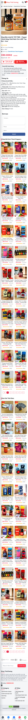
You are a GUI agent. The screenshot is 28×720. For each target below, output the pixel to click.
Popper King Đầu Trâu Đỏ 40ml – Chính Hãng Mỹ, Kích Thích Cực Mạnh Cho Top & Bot (7, 282)
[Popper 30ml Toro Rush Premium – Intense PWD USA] (21, 293)
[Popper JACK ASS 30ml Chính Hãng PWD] (7, 335)
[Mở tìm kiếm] (23, 2)
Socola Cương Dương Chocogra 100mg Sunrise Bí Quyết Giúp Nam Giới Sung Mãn (7, 416)
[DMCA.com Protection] (14, 706)
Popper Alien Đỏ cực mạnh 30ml (21, 197)
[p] (21, 273)
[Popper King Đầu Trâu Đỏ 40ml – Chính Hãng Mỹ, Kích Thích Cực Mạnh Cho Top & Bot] (7, 273)
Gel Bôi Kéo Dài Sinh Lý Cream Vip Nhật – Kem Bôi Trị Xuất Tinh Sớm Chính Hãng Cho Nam (7, 499)
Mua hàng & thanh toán (21, 695)
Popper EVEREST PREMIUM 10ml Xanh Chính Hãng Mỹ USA (20, 219)
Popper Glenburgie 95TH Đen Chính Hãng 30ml (21, 343)
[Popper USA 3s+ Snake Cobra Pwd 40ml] (7, 169)
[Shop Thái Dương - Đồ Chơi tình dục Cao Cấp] (12, 2)
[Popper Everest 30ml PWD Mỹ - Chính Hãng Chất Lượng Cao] (7, 356)
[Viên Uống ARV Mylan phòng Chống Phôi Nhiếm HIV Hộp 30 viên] (7, 428)
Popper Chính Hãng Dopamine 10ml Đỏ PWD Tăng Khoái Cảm (7, 240)
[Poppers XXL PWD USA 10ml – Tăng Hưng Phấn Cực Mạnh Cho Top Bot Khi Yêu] (21, 356)
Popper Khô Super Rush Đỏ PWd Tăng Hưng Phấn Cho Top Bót (7, 157)
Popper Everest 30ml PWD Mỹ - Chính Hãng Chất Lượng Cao (7, 365)
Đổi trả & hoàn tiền (20, 700)
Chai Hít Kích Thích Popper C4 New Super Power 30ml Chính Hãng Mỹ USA (20, 240)
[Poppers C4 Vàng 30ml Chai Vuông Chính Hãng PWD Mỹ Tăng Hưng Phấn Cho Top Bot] (7, 314)
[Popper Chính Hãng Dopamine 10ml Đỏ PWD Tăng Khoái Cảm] (7, 231)
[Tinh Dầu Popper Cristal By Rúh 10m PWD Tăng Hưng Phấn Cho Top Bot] (21, 169)
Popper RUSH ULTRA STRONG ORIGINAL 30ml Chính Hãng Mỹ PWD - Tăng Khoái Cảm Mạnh (7, 303)
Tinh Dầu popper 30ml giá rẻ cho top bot (20, 260)
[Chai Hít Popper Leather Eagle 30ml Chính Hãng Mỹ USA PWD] (7, 252)
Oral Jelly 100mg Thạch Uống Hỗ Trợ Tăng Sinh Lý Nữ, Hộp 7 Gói (20, 437)
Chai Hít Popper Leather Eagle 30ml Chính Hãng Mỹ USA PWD (7, 261)
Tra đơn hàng (21, 665)
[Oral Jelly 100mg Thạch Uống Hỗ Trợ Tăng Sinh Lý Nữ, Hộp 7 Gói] (21, 428)
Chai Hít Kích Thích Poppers (15, 51)
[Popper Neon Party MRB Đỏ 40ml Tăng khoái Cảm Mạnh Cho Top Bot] (21, 148)
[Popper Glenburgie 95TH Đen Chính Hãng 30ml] (21, 335)
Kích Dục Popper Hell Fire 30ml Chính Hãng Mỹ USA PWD (21, 323)
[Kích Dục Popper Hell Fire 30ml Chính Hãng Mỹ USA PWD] (21, 314)
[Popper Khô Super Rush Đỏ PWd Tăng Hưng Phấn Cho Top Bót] (7, 148)
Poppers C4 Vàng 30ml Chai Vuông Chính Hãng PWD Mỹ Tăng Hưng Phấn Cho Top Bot (7, 323)
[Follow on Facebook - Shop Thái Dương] (2, 685)
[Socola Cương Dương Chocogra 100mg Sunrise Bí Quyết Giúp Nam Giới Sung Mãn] (7, 407)
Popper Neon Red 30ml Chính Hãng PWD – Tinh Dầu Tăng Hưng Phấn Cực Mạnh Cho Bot (21, 386)
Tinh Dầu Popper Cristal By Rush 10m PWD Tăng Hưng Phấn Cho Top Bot (20, 177)
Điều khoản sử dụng (6, 691)
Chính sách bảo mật (7, 693)
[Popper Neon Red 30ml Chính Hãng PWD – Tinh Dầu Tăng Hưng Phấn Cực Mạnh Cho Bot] (21, 377)
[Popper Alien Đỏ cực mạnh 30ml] (21, 189)
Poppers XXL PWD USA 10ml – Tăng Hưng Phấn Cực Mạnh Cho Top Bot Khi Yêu (20, 365)
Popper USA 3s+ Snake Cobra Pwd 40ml (7, 176)
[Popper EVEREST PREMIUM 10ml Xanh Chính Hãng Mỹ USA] (21, 210)
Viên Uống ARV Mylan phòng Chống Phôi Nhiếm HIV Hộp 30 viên (7, 437)
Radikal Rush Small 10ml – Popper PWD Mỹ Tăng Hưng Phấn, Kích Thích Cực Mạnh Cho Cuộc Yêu (7, 386)
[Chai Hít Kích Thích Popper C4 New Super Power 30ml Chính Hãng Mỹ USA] (21, 231)
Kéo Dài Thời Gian (8, 398)
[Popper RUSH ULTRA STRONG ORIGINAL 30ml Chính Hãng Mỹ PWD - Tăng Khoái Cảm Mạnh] (7, 293)
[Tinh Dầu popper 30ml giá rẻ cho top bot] (21, 252)
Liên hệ (3, 698)
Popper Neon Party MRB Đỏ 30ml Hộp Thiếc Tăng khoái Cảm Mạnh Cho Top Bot (20, 157)
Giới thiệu (4, 695)
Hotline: (8, 683)
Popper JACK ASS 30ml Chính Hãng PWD (7, 343)
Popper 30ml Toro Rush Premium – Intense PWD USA (20, 302)
